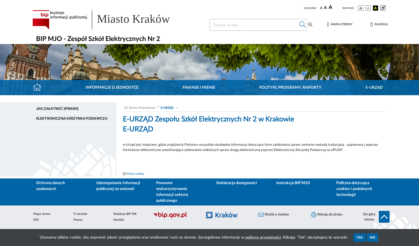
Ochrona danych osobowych (50, 186)
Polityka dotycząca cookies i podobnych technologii (354, 189)
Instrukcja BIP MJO (293, 183)
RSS (36, 219)
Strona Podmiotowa (142, 107)
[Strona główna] (39, 87)
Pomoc (78, 219)
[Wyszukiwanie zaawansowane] (310, 25)
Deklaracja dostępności (236, 183)
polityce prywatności (263, 237)
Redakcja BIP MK (125, 213)
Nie (372, 237)
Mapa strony (41, 213)
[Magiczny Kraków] (228, 217)
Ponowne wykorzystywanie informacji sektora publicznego (172, 192)
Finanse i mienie (198, 88)
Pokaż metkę (135, 173)
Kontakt (118, 219)
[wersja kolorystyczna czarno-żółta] (375, 8)
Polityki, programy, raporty (290, 88)
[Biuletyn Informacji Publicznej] (176, 217)
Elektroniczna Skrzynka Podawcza (71, 118)
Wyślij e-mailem (276, 214)
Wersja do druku (329, 214)
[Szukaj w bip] (302, 25)
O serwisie (80, 213)
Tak (359, 237)
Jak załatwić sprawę (57, 108)
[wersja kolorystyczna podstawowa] (360, 8)
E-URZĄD (374, 88)
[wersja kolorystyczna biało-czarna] (368, 8)
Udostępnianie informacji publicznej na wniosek (118, 186)
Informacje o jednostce (112, 88)
